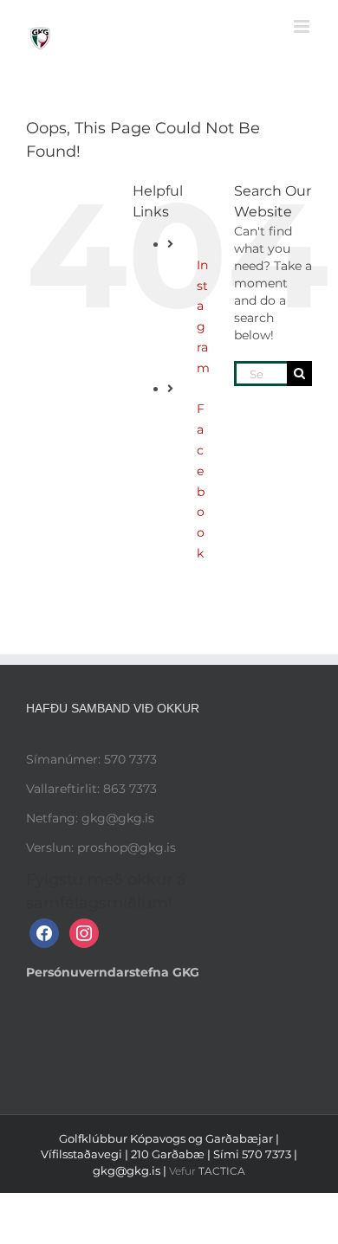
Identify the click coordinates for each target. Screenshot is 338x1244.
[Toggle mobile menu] (303, 26)
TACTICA (221, 1170)
